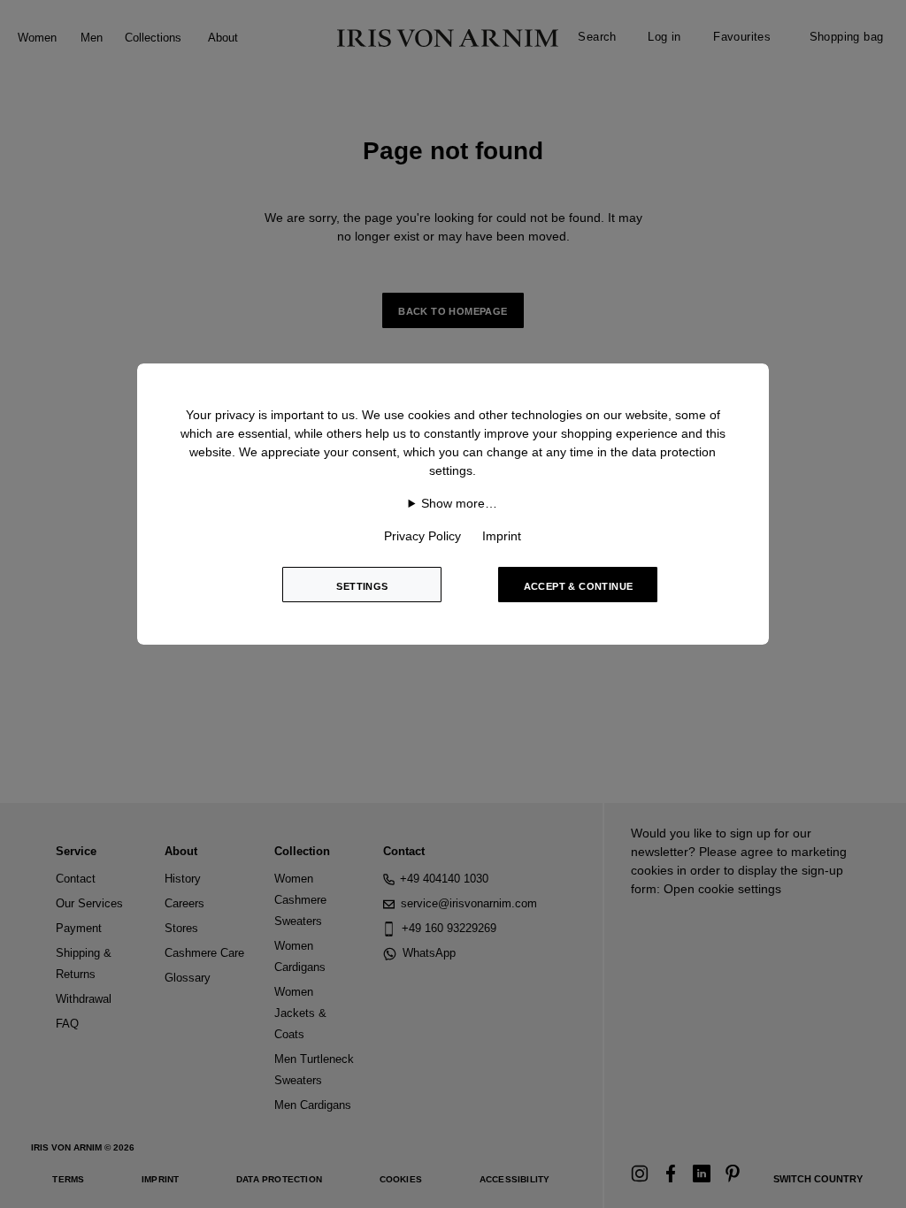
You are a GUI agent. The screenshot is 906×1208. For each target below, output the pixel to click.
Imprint (501, 536)
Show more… (459, 503)
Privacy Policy (422, 536)
